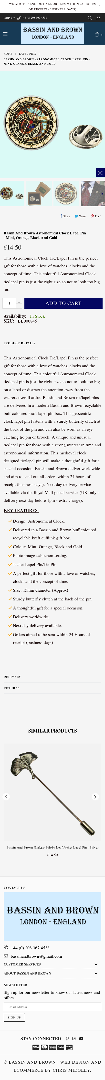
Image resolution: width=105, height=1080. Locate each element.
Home (8, 53)
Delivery (12, 677)
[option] (38, 193)
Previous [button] (6, 796)
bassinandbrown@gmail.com (36, 956)
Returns (12, 688)
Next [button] (95, 796)
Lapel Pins (27, 53)
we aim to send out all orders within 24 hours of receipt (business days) (52, 6)
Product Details (20, 343)
